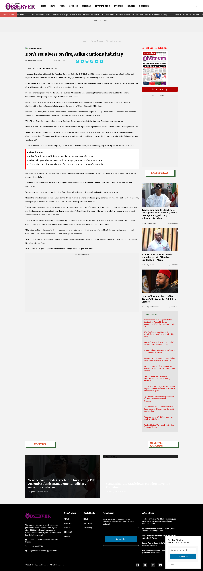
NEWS (52, 6)
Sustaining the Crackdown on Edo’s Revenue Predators (138, 485)
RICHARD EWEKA (150, 223)
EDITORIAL (86, 6)
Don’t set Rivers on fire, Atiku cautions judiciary (105, 41)
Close (171, 564)
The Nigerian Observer (34, 60)
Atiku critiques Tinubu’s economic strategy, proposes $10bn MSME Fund (66, 160)
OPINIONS (73, 6)
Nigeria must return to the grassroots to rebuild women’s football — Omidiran (159, 399)
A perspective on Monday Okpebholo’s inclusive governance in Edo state (159, 359)
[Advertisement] (101, 27)
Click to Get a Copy (160, 89)
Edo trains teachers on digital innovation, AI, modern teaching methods (157, 378)
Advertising (88, 528)
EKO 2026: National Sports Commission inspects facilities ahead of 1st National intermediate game (159, 388)
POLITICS (68, 523)
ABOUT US (88, 523)
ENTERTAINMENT (102, 6)
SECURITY (131, 6)
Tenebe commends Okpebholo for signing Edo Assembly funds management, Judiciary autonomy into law (159, 214)
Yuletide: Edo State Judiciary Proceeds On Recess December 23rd (61, 156)
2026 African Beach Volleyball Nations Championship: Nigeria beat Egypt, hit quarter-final (159, 409)
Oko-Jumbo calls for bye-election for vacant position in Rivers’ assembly (66, 164)
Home (84, 41)
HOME (43, 6)
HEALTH (67, 536)
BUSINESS (118, 6)
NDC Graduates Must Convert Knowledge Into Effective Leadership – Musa (158, 257)
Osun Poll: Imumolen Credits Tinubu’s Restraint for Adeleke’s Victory (97, 14)
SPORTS (62, 6)
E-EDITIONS (144, 6)
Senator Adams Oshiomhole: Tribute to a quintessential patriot (163, 14)
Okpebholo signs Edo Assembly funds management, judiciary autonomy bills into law (159, 368)
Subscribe (120, 539)
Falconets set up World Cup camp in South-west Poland (158, 418)
